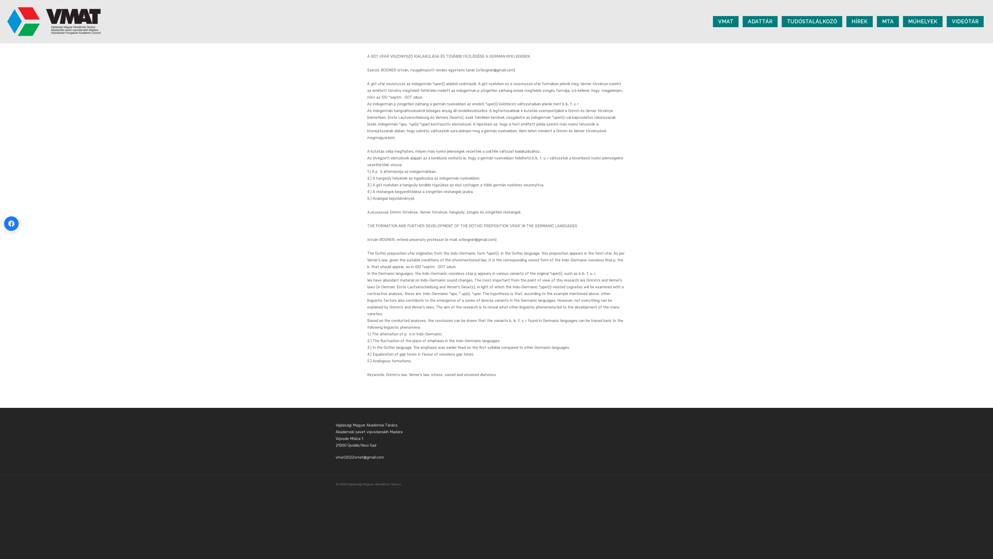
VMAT (725, 21)
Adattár (760, 21)
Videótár (965, 21)
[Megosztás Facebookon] (11, 223)
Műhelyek (922, 21)
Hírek (860, 21)
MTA (888, 21)
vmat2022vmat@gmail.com (360, 457)
